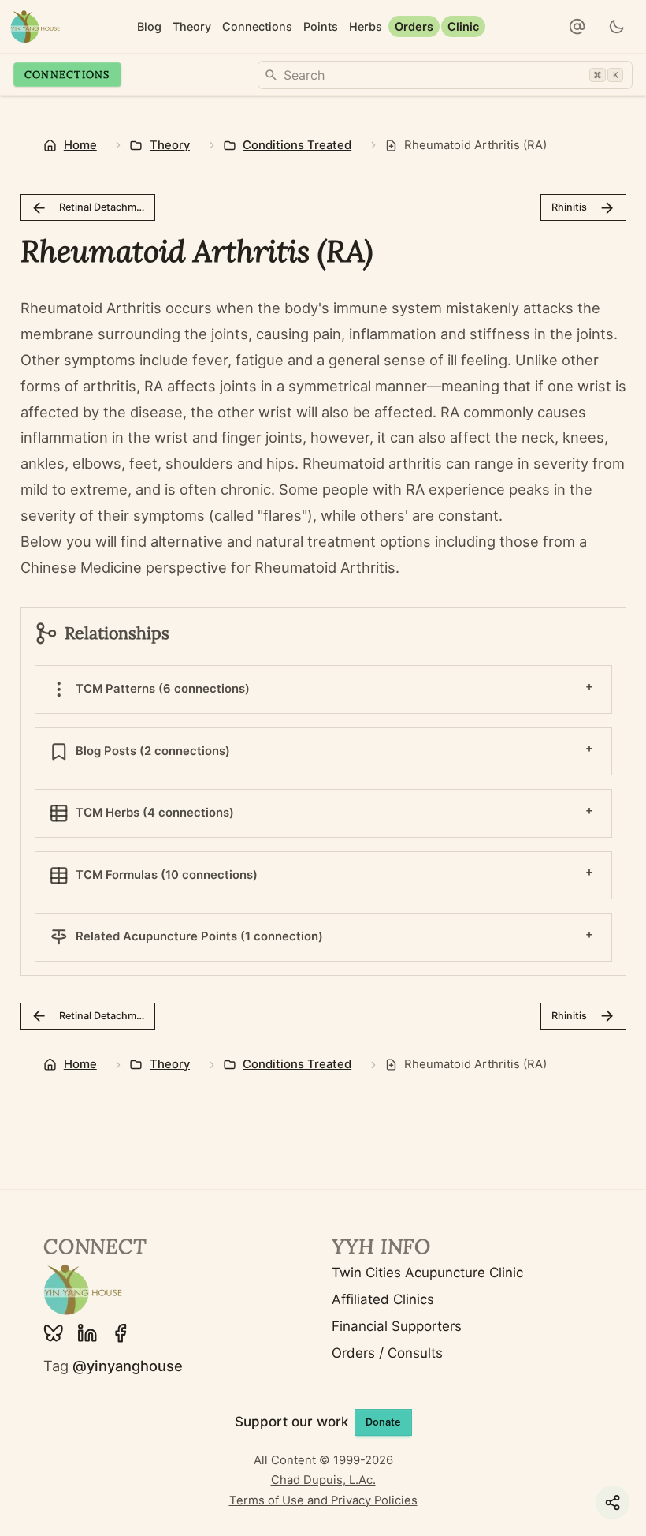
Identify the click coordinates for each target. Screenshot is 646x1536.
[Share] (612, 1502)
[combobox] (445, 75)
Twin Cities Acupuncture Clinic (427, 1272)
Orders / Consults (387, 1353)
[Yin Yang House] (35, 26)
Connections (67, 74)
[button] (577, 26)
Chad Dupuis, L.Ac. (323, 1480)
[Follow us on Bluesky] (53, 1333)
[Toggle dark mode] (617, 26)
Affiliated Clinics (383, 1299)
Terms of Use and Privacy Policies (323, 1500)
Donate (383, 1422)
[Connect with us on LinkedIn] (87, 1333)
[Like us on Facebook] (120, 1333)
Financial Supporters (397, 1326)
